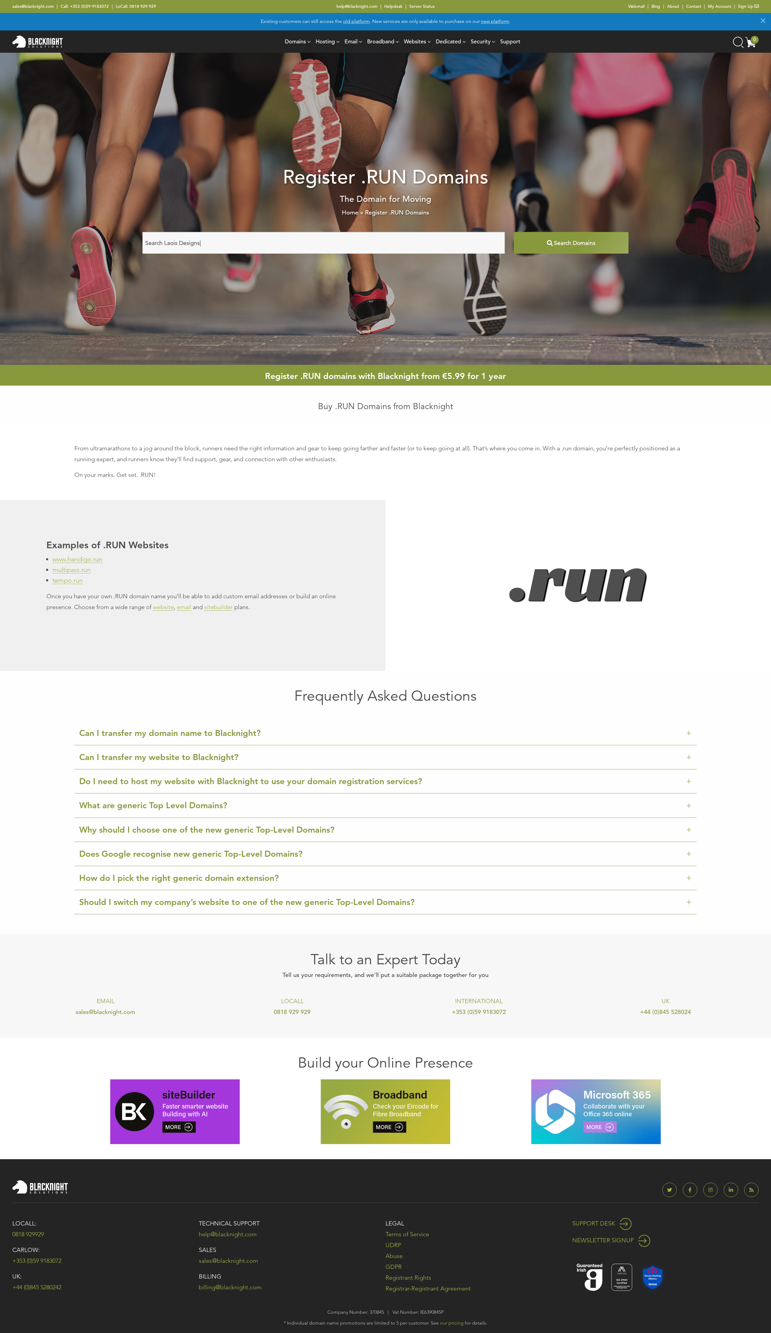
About (673, 6)
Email (351, 41)
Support (510, 41)
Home (350, 212)
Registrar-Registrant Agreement (428, 1288)
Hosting (325, 41)
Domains (295, 41)
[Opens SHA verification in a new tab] (652, 1277)
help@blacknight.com (356, 6)
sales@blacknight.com (33, 6)
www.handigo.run (77, 559)
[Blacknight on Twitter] (672, 1190)
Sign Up (746, 6)
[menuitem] (295, 41)
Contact (693, 6)
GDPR (394, 1266)
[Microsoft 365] (596, 1111)
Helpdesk (393, 6)
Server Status (422, 6)
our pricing (452, 1323)
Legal (395, 1223)
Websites (415, 41)
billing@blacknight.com (230, 1287)
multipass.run (71, 570)
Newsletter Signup (603, 1240)
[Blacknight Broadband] (385, 1111)
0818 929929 (28, 1234)
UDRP (393, 1245)
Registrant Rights (408, 1277)
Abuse (394, 1255)
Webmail (636, 6)
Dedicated (448, 41)
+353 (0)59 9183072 (89, 6)
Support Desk (594, 1223)
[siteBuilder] (175, 1111)
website (163, 607)
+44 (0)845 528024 (665, 1012)
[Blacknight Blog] (751, 1190)
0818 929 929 (143, 6)
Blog (655, 6)
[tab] (385, 733)
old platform (356, 21)
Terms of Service (407, 1234)
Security (481, 41)
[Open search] (738, 41)
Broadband (380, 41)
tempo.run (67, 580)
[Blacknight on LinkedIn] (733, 1190)
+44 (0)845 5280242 (36, 1287)
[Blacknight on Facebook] (692, 1190)
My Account (719, 6)
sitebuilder (218, 607)
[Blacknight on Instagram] (713, 1190)
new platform (495, 21)
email (184, 607)
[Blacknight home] (37, 42)
